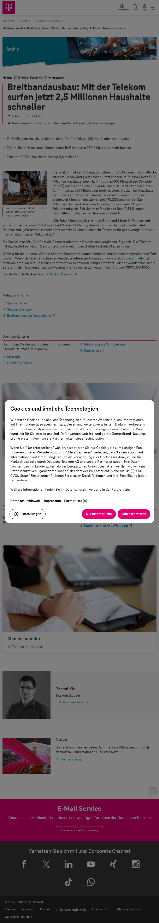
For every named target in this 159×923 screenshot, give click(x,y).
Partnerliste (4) (75, 501)
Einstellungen (30, 514)
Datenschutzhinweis (25, 501)
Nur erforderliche (99, 514)
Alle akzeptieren (134, 514)
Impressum (52, 501)
